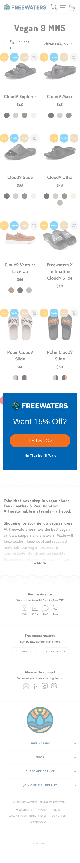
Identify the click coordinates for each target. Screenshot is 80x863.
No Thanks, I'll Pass (40, 456)
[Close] (72, 398)
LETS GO (40, 440)
